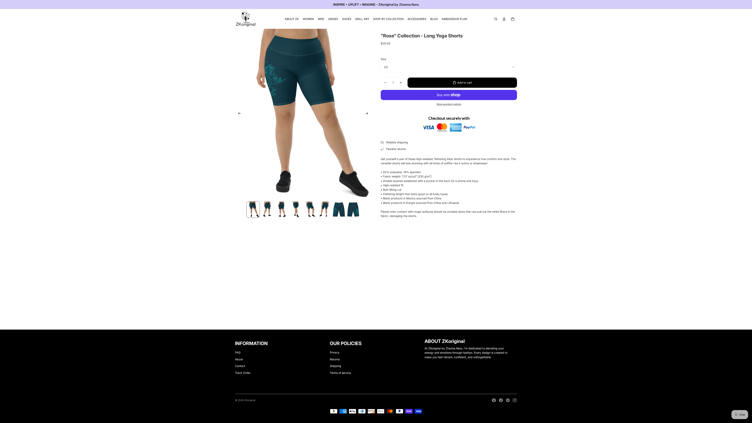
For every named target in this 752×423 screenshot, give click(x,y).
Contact (240, 366)
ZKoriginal (249, 400)
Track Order (242, 372)
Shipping (335, 366)
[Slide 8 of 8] (353, 209)
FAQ (237, 352)
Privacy (334, 352)
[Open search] (496, 19)
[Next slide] (368, 114)
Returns (335, 359)
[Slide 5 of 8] (310, 209)
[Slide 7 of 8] (339, 209)
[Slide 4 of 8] (296, 209)
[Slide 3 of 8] (281, 209)
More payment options (449, 104)
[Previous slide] (238, 114)
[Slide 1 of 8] (253, 209)
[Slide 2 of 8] (267, 209)
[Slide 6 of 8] (324, 209)
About (239, 359)
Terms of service (340, 372)
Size (383, 59)
